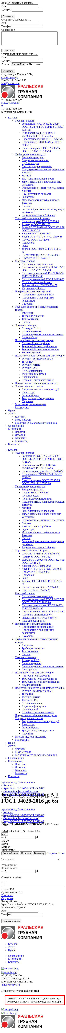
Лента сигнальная (32, 370)
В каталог (7, 895)
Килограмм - (8, 849)
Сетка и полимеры (25, 325)
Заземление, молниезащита (30, 404)
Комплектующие (31, 352)
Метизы (26, 175)
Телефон (6, 9)
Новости (20, 431)
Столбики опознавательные (38, 380)
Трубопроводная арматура (30, 154)
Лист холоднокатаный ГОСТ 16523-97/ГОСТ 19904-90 (42, 275)
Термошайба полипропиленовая (40, 349)
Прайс (11, 410)
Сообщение (8, 29)
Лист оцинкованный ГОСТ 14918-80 (43, 279)
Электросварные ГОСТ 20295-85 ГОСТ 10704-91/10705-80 (41, 150)
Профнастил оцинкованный (38, 294)
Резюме (6, 64)
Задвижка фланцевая (34, 373)
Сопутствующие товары (29, 386)
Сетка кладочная (31, 331)
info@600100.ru (11, 984)
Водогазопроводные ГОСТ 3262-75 (42, 138)
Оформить (7, 898)
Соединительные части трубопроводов (35, 162)
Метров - (6, 846)
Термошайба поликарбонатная (39, 346)
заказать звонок (10, 102)
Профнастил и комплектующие (33, 291)
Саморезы (27, 303)
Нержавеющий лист (33, 288)
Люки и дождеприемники (37, 166)
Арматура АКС (30, 328)
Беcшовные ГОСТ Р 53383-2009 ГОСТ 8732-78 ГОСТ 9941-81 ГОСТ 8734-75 (43, 126)
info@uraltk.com (10, 83)
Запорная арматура (32, 157)
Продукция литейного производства (36, 383)
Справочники (16, 425)
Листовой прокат (25, 261)
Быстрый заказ (10, 853)
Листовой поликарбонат (36, 343)
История (20, 434)
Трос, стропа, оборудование (38, 398)
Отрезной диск (30, 395)
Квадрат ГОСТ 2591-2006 (36, 233)
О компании (15, 428)
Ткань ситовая (30, 318)
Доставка (20, 416)
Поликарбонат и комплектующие (34, 340)
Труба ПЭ (27, 361)
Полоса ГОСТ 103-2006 (35, 239)
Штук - (5, 843)
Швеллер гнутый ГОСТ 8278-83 (40, 221)
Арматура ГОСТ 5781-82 (36, 224)
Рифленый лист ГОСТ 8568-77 (39, 285)
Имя (3, 6)
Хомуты (26, 190)
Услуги (12, 413)
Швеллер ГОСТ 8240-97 (36, 257)
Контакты (13, 444)
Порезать (26, 853)
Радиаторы (28, 196)
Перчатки (27, 401)
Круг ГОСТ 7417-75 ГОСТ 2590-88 (42, 236)
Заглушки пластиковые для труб (40, 389)
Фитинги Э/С (29, 367)
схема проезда (9, 77)
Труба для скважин (33, 315)
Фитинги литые (31, 364)
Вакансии (20, 437)
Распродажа (22, 407)
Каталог (12, 117)
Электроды (28, 392)
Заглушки (27, 312)
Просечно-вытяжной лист (37, 282)
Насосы (26, 206)
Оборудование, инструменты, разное (43, 187)
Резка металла (23, 419)
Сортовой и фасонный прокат (32, 218)
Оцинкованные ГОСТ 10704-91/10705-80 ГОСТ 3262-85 (39, 134)
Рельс (25, 245)
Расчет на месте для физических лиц (36, 422)
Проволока (28, 242)
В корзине (55, 853)
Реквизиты (21, 441)
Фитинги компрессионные (37, 358)
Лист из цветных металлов (37, 264)
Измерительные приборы (36, 193)
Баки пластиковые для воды (38, 178)
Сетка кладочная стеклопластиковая (42, 334)
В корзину (39, 853)
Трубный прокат (24, 120)
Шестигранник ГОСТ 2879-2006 (40, 254)
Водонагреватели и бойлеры (38, 215)
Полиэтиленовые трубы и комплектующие (39, 355)
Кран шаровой (30, 376)
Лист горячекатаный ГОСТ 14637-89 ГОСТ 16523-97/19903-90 (43, 269)
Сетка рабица (29, 337)
